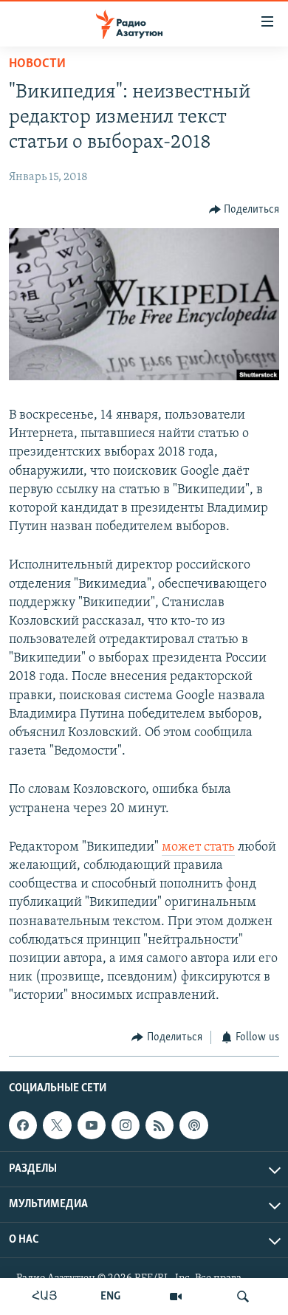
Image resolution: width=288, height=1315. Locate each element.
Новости (37, 64)
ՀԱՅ (45, 1296)
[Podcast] (193, 1125)
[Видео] (176, 1296)
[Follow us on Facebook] (23, 1125)
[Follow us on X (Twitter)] (57, 1125)
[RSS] (159, 1125)
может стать (198, 847)
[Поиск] (243, 1296)
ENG (110, 1296)
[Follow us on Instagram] (126, 1125)
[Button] (244, 209)
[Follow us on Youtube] (92, 1125)
